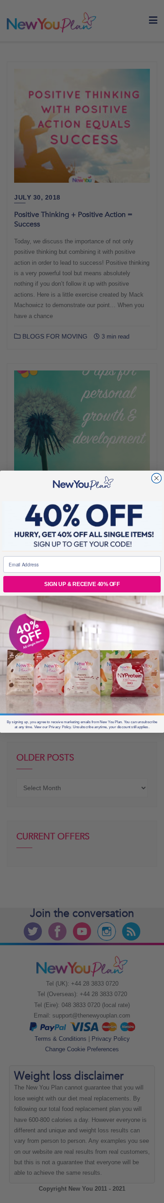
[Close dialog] (157, 478)
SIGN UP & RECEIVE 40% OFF (82, 583)
